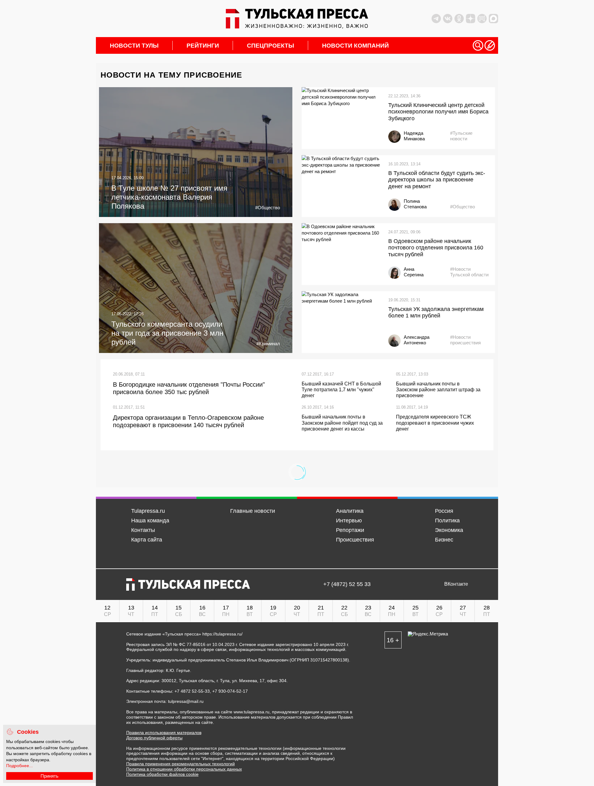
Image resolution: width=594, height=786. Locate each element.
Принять (49, 776)
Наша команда (150, 520)
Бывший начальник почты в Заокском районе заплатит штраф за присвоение (438, 389)
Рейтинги (203, 46)
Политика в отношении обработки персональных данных (184, 769)
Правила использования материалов (163, 732)
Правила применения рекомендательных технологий (180, 763)
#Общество (267, 207)
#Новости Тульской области (469, 271)
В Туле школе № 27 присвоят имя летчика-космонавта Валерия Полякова (169, 197)
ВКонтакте (456, 584)
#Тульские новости (461, 135)
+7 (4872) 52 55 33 (347, 584)
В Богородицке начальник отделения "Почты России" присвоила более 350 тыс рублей (189, 388)
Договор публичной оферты (154, 737)
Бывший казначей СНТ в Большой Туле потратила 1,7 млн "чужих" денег (341, 389)
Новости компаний (355, 46)
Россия (444, 511)
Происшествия (355, 540)
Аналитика (350, 511)
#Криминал (268, 343)
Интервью (349, 520)
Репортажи (350, 530)
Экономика (449, 530)
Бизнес (444, 540)
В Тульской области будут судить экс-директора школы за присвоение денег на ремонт (436, 179)
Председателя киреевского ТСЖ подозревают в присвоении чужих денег (435, 422)
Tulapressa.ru (148, 511)
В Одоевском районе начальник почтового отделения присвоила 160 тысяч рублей (435, 247)
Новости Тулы (134, 46)
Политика (447, 520)
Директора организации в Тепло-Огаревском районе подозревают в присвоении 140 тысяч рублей (188, 421)
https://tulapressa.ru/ (222, 633)
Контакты (143, 530)
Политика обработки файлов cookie (162, 774)
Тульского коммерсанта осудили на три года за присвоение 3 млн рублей (167, 333)
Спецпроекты (270, 46)
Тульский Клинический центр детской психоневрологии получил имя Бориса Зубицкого (438, 111)
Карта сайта (146, 540)
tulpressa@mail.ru (186, 701)
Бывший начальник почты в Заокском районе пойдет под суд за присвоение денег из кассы (342, 422)
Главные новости (252, 511)
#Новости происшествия (465, 339)
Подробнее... (19, 765)
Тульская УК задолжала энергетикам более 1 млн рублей (436, 312)
